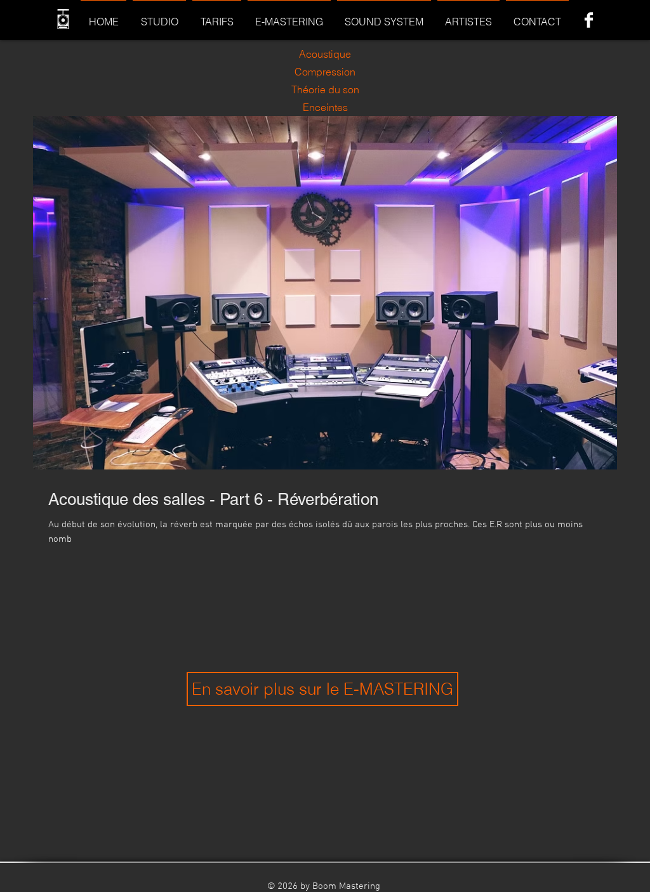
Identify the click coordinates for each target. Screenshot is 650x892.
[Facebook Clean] (589, 20)
